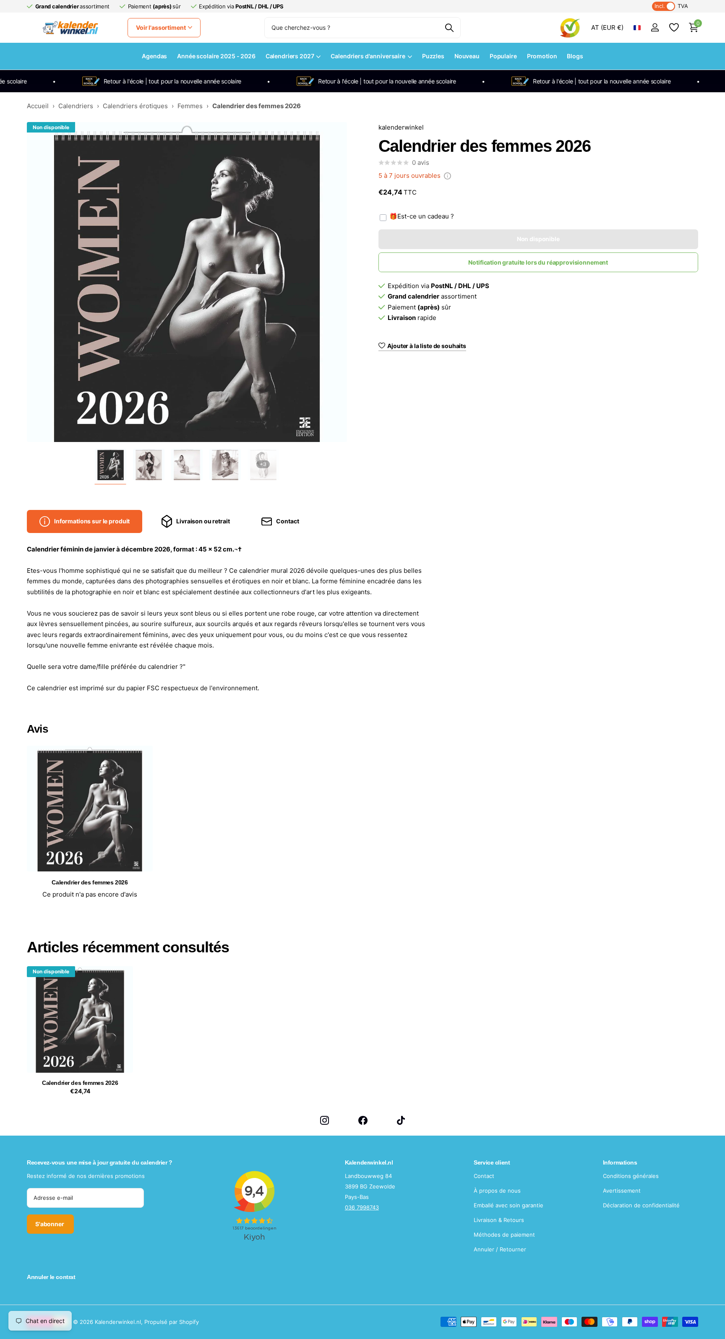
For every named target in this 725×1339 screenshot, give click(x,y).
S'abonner (50, 1223)
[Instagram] (324, 1120)
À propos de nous (497, 1190)
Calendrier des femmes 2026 (80, 1082)
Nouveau (467, 56)
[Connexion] (655, 27)
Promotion (542, 56)
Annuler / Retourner (500, 1249)
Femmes (190, 106)
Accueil (38, 106)
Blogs (575, 56)
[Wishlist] (673, 27)
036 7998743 (362, 1207)
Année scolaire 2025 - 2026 (216, 56)
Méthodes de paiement (504, 1234)
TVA (671, 6)
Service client (492, 1162)
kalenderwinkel (401, 127)
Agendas (154, 56)
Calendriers (75, 106)
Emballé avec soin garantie (508, 1205)
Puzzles (433, 56)
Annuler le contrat (51, 1277)
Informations (620, 1162)
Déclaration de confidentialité (641, 1205)
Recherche (449, 27)
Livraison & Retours (499, 1220)
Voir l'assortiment (161, 27)
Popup (447, 175)
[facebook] (363, 1120)
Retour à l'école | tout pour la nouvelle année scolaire (158, 81)
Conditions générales (631, 1176)
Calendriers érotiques (135, 106)
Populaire (503, 56)
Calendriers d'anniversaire (368, 56)
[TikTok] (401, 1120)
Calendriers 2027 (290, 56)
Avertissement (622, 1190)
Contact (484, 1176)
